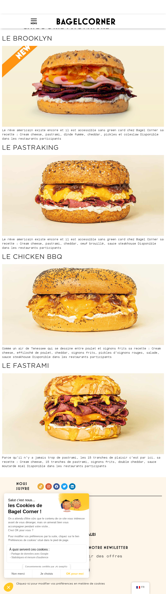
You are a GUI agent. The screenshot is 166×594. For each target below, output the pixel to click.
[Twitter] (64, 486)
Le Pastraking (30, 148)
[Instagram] (48, 486)
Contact (70, 507)
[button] (8, 587)
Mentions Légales (78, 535)
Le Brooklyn (27, 38)
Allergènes (72, 516)
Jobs (65, 525)
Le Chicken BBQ (32, 257)
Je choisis (46, 573)
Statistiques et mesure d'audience (29, 557)
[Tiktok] (40, 486)
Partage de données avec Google (29, 553)
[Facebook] (56, 486)
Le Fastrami (25, 366)
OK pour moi (75, 573)
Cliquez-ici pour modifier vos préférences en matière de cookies (60, 583)
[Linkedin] (72, 486)
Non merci (18, 573)
